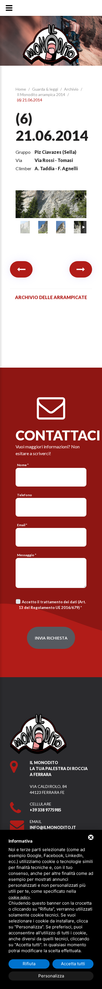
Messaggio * (26, 555)
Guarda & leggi (45, 89)
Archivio (71, 89)
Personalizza (51, 976)
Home (21, 89)
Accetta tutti (73, 963)
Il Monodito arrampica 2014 (41, 94)
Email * (22, 525)
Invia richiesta (51, 638)
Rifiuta (29, 963)
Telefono (24, 495)
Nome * (23, 465)
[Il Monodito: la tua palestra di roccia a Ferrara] (51, 27)
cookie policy (19, 897)
